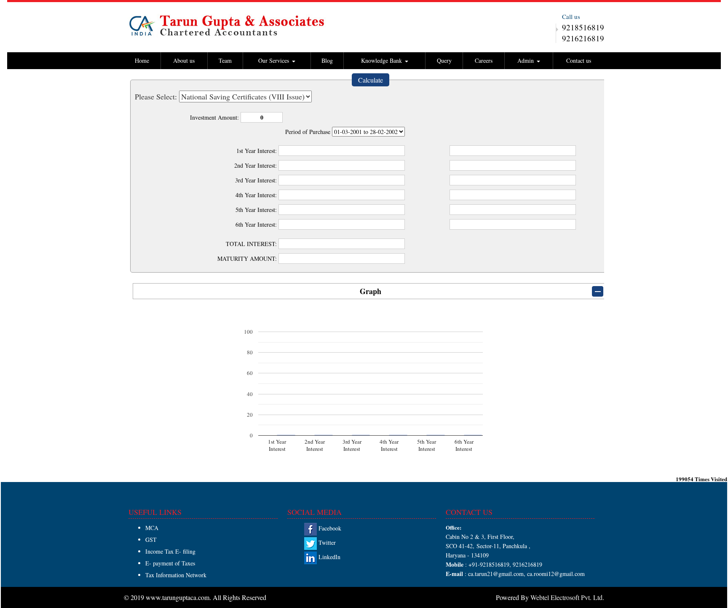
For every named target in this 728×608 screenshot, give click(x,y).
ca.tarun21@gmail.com (495, 574)
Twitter (326, 542)
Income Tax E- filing (170, 551)
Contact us (578, 60)
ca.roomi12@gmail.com (556, 574)
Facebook (329, 528)
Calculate (370, 79)
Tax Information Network (175, 575)
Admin (526, 60)
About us (184, 60)
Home (142, 60)
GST (151, 540)
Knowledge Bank (382, 60)
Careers (483, 60)
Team (225, 60)
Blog (327, 60)
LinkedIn (328, 557)
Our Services (274, 60)
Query (444, 60)
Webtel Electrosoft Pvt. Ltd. (567, 597)
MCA (151, 528)
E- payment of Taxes (170, 563)
